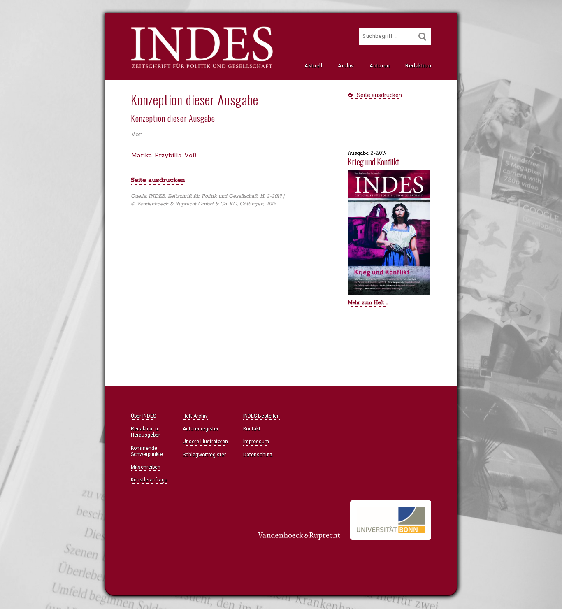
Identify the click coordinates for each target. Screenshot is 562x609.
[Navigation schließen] (35, 25)
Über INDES (143, 416)
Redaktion (418, 66)
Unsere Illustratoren (205, 441)
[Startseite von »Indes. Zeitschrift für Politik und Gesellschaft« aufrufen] (202, 67)
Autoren (379, 66)
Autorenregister (200, 429)
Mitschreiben (145, 467)
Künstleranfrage (149, 480)
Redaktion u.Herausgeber (145, 432)
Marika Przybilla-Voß (164, 155)
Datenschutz (258, 455)
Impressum (256, 441)
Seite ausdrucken (378, 95)
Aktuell (313, 66)
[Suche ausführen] (422, 36)
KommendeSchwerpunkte (147, 451)
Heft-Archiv (195, 416)
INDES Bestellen (261, 416)
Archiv (345, 66)
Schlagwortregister (204, 455)
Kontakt (251, 429)
